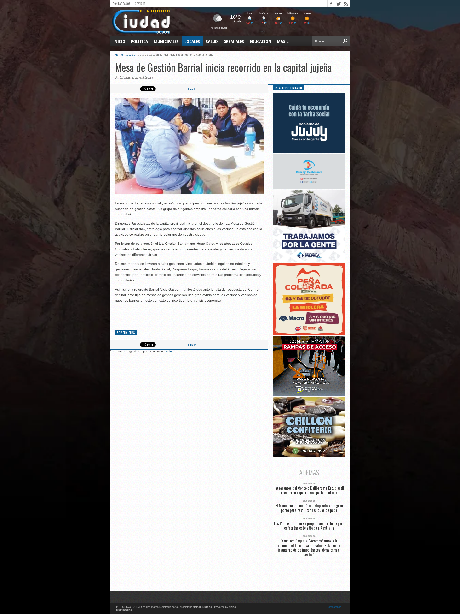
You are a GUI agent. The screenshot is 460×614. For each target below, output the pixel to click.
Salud (212, 41)
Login (168, 351)
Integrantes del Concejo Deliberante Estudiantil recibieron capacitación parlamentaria (309, 490)
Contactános (334, 606)
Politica (139, 41)
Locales (192, 41)
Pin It (192, 89)
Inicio (119, 41)
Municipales (166, 41)
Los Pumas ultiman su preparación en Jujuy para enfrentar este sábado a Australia (309, 525)
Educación (260, 41)
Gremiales (234, 41)
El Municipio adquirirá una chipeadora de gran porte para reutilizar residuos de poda (309, 508)
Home (119, 54)
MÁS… (283, 41)
